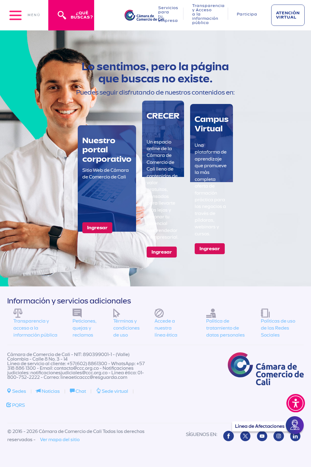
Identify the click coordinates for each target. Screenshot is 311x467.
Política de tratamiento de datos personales (225, 328)
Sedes (18, 391)
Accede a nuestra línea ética (166, 328)
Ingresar (97, 228)
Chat (80, 391)
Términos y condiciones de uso (126, 328)
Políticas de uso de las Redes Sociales (278, 328)
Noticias (50, 391)
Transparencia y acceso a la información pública (35, 328)
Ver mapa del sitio (60, 440)
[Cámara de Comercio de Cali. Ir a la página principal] (144, 17)
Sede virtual (114, 391)
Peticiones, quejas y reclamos (84, 328)
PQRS (18, 405)
